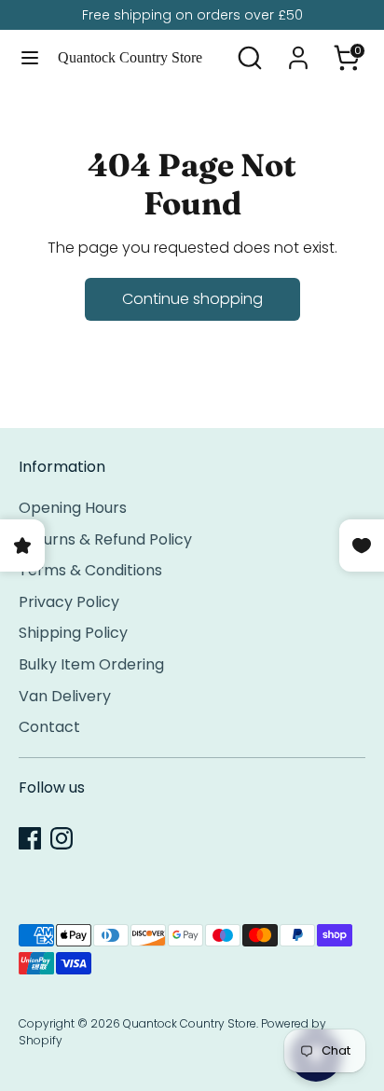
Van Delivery (65, 696)
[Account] (298, 50)
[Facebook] (30, 838)
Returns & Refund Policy (105, 539)
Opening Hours (73, 507)
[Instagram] (61, 838)
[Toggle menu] (29, 57)
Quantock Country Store (130, 57)
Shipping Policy (73, 632)
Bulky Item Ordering (91, 664)
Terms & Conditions (90, 570)
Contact (49, 727)
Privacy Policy (69, 602)
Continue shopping (192, 299)
